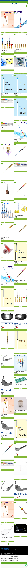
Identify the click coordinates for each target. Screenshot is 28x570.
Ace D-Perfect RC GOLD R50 (4, 414)
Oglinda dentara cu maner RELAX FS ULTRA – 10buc (20, 69)
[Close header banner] (27, 0)
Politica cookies (10, 568)
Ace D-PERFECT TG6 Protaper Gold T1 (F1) (6, 176)
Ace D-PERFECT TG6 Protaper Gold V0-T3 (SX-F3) (7, 157)
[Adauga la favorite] (12, 12)
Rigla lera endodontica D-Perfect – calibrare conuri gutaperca (20, 384)
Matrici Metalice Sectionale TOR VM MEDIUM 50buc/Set (20, 326)
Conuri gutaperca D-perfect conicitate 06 (19, 167)
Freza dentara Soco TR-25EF (18, 261)
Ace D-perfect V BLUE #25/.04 (5, 283)
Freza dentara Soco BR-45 (4, 93)
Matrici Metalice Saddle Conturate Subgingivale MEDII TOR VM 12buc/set (7, 435)
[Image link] (5, 548)
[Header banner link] (13, 0)
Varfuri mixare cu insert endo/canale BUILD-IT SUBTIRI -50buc (7, 195)
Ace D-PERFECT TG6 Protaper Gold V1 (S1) (19, 280)
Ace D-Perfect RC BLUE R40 (17, 157)
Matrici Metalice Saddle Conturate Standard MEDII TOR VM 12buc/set (7, 392)
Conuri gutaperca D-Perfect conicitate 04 (6, 466)
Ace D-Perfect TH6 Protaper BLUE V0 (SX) (19, 515)
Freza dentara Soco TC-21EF (18, 438)
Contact (16, 554)
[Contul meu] (25, 4)
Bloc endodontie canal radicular (18, 533)
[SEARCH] (26, 6)
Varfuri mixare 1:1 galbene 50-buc (18, 215)
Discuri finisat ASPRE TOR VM (4, 66)
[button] (20, 53)
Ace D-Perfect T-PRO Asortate (18, 49)
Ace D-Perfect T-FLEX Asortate (5, 50)
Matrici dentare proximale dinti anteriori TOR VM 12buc (7, 493)
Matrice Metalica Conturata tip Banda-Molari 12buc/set (7, 363)
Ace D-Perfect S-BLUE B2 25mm (5, 456)
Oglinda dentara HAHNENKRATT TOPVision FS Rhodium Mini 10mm (20, 475)
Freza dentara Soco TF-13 (4, 307)
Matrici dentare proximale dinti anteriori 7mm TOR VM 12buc (20, 453)
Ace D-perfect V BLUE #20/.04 (18, 139)
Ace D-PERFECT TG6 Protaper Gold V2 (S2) (19, 237)
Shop (15, 553)
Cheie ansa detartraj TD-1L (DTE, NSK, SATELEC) (20, 410)
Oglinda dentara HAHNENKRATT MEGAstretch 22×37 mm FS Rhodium (6, 537)
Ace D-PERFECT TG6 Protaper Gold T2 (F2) (19, 195)
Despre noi (16, 550)
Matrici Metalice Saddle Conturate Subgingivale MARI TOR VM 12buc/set (20, 496)
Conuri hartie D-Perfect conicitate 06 (5, 127)
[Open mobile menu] (1, 4)
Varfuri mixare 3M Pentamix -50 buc (5, 256)
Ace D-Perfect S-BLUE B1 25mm (5, 237)
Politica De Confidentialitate (16, 568)
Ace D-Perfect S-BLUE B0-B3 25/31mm (19, 371)
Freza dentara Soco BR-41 (17, 93)
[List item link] (7, 552)
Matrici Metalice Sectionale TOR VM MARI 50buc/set (6, 326)
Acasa (15, 549)
